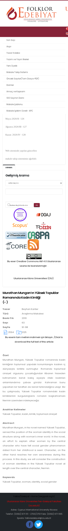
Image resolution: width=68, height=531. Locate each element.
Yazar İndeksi (13, 53)
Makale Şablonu (14, 104)
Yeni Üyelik (11, 65)
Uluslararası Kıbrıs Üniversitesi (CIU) (34, 278)
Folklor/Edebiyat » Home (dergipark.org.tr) (34, 496)
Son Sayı (10, 40)
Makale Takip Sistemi (17, 72)
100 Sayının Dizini (15, 98)
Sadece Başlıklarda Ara (19, 205)
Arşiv (8, 46)
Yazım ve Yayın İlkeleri (17, 59)
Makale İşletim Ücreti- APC (19, 110)
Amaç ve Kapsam (15, 91)
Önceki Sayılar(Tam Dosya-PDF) (22, 78)
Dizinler (10, 85)
